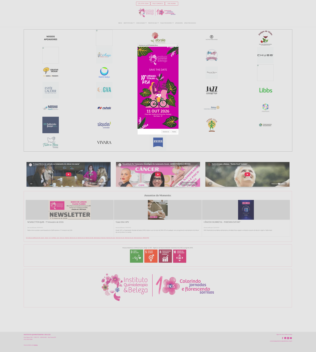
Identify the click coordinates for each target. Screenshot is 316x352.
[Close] (177, 45)
